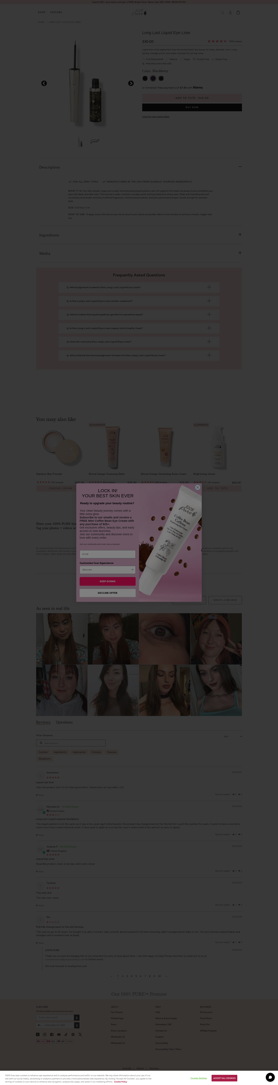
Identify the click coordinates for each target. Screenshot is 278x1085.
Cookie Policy (120, 1081)
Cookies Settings (198, 1078)
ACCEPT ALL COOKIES (224, 1078)
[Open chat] (270, 1077)
